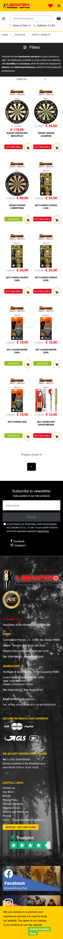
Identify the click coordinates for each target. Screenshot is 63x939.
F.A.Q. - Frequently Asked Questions (23, 820)
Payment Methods (13, 803)
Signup (31, 517)
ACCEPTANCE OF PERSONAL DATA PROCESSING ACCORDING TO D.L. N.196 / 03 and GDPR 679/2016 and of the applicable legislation (32, 527)
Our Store (8, 791)
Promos (7, 815)
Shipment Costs (11, 808)
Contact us (9, 788)
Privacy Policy (10, 800)
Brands (6, 795)
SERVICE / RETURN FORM (20, 827)
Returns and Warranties (16, 811)
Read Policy (43, 530)
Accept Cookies (39, 929)
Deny (33, 933)
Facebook (19, 541)
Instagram (20, 545)
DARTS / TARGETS (17, 94)
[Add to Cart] (27, 147)
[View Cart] (58, 18)
